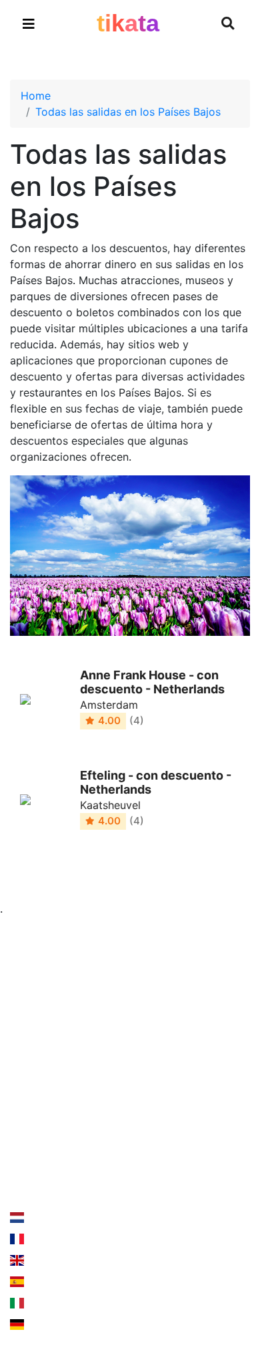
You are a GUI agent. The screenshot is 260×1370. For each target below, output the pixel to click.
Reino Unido (56, 1260)
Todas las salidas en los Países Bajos (128, 111)
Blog (21, 1077)
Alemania (48, 1324)
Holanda (46, 1217)
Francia (44, 1239)
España (44, 1281)
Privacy (158, 1050)
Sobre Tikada (43, 1050)
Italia (37, 1303)
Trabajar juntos (177, 1023)
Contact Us (55, 1155)
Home (36, 95)
